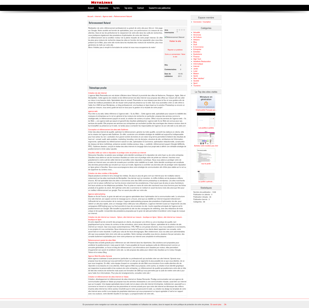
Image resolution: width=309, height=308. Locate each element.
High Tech (197, 59)
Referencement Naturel (123, 16)
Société (196, 80)
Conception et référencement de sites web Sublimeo (108, 129)
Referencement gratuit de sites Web (102, 240)
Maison (196, 73)
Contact (140, 7)
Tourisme (196, 85)
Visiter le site (175, 41)
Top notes (128, 7)
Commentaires (170, 69)
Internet (98, 16)
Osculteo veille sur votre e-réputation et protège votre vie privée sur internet (117, 152)
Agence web (107, 16)
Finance (196, 56)
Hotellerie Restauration (202, 61)
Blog (195, 42)
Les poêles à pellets (206, 128)
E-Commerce (198, 47)
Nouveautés (103, 7)
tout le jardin (206, 163)
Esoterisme (197, 54)
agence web (93, 111)
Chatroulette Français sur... (206, 110)
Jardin (195, 68)
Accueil (91, 7)
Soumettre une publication (160, 7)
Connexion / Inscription (202, 22)
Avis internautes (169, 31)
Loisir (195, 71)
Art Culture (197, 37)
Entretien (196, 51)
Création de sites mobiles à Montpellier (103, 173)
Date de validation (169, 74)
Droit (195, 44)
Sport (195, 83)
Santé (195, 76)
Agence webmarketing (96, 194)
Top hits (116, 7)
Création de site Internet (97, 93)
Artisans (196, 39)
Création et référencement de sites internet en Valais (108, 276)
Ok (225, 304)
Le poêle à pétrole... (206, 181)
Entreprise (197, 49)
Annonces (197, 35)
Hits (166, 65)
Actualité (196, 32)
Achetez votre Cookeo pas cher (206, 145)
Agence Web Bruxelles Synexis (100, 256)
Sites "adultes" (198, 78)
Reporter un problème (175, 50)
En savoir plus (216, 304)
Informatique (198, 64)
